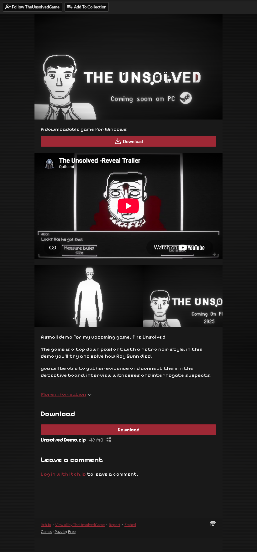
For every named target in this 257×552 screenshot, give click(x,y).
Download (133, 141)
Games (46, 531)
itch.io (46, 524)
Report (114, 524)
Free (72, 531)
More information (63, 394)
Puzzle (60, 531)
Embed (130, 524)
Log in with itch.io (63, 474)
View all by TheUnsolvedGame (80, 524)
